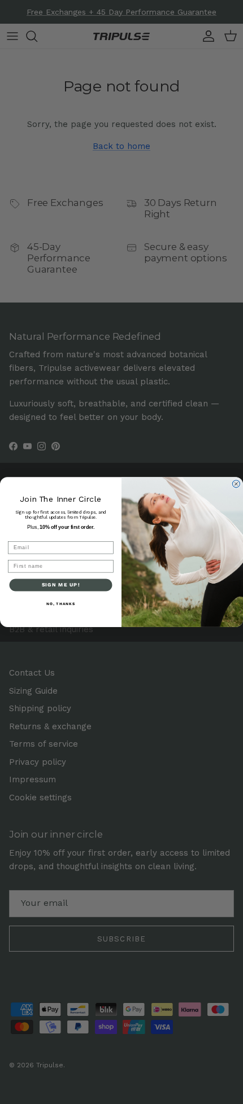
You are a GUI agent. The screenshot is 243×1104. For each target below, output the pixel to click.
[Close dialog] (236, 484)
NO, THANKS (61, 604)
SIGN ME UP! (61, 585)
